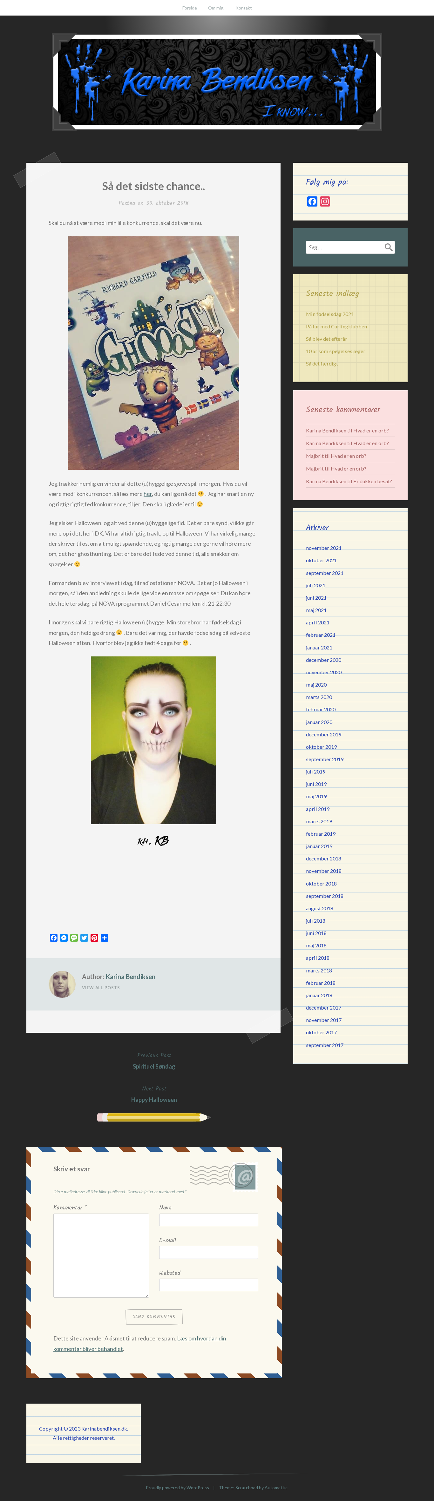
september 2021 (324, 573)
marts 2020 (319, 697)
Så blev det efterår (326, 339)
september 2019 (324, 759)
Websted (169, 1273)
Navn (165, 1208)
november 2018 (324, 871)
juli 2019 (315, 771)
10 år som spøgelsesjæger (335, 351)
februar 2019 (321, 834)
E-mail (167, 1240)
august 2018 (319, 908)
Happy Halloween (154, 1093)
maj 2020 (316, 684)
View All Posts (101, 987)
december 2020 (323, 660)
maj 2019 (316, 796)
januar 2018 (319, 995)
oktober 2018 (321, 883)
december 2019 (323, 734)
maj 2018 (316, 945)
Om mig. (216, 7)
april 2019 (317, 809)
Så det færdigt (322, 363)
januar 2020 (319, 722)
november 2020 (324, 672)
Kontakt (243, 7)
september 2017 (324, 1045)
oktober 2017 (321, 1032)
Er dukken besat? (372, 481)
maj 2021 (316, 610)
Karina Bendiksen (130, 976)
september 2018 (324, 896)
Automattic (276, 1487)
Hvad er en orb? (371, 430)
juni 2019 (316, 784)
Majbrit (315, 456)
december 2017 (323, 1007)
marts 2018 (319, 970)
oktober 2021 (321, 560)
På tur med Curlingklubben (336, 326)
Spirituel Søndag (154, 1060)
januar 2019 (319, 846)
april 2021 (317, 622)
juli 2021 (315, 585)
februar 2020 (321, 709)
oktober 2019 (321, 747)
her (148, 493)
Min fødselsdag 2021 (330, 314)
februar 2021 (321, 635)
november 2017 (324, 1020)
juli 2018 (315, 921)
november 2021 (324, 548)
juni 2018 (316, 933)
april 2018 (317, 958)
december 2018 (323, 858)
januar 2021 (319, 647)
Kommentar (70, 1208)
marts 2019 (319, 821)
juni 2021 (316, 598)
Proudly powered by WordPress (177, 1487)
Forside (189, 7)
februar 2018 (321, 983)
